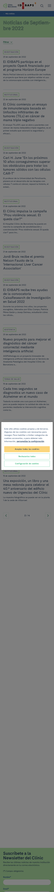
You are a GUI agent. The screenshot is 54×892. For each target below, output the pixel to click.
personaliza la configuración (30, 441)
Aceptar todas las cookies (27, 449)
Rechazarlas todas (27, 456)
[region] (27, 446)
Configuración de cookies (27, 464)
